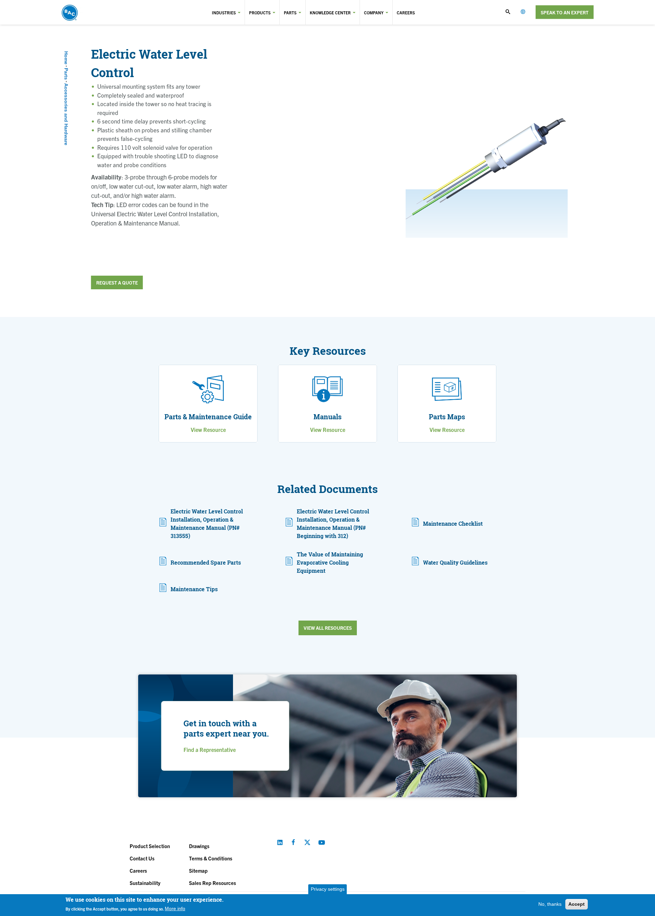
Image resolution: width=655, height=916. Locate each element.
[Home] (88, 12)
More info (175, 908)
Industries (224, 12)
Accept (576, 904)
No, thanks (550, 904)
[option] (487, 165)
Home (66, 57)
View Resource (208, 429)
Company (373, 12)
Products (260, 12)
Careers (406, 12)
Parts (290, 12)
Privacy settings (328, 889)
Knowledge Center (330, 12)
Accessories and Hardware (66, 114)
